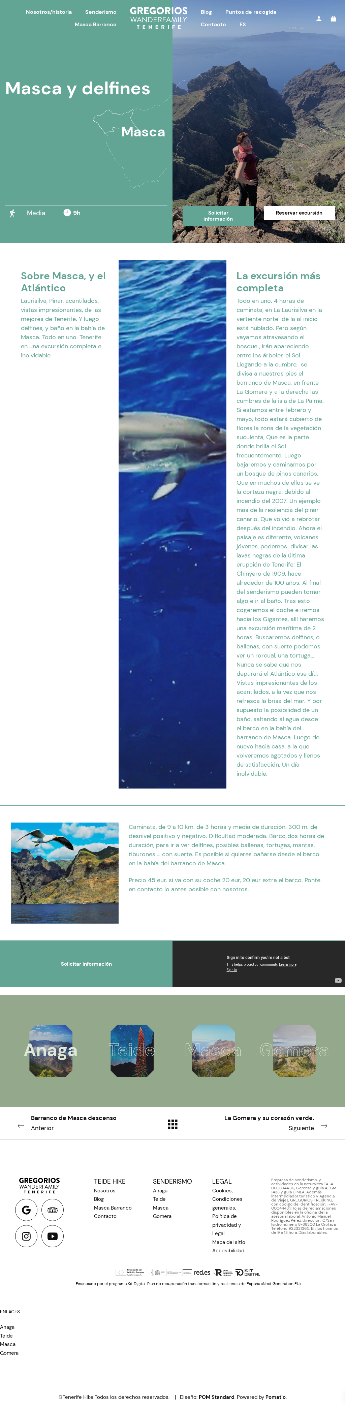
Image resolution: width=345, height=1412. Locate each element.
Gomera (162, 1216)
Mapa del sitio (228, 1242)
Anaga (160, 1190)
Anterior (74, 1123)
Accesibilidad (228, 1250)
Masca (143, 132)
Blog (99, 1199)
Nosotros (105, 1190)
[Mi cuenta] (318, 18)
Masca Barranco (113, 1208)
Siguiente (269, 1123)
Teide (159, 1199)
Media (36, 213)
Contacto (105, 1216)
